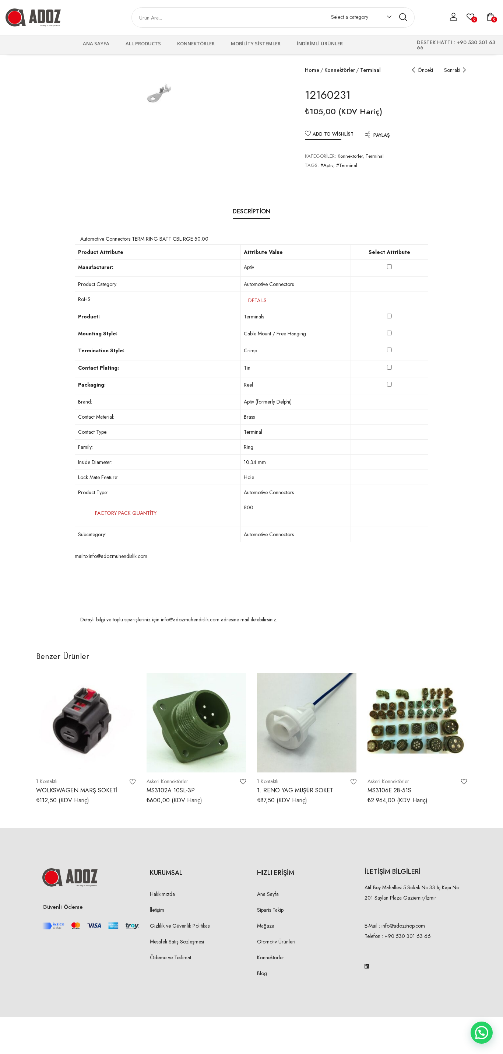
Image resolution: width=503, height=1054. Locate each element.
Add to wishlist (333, 133)
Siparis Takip (270, 910)
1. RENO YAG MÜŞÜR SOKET (295, 790)
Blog (262, 973)
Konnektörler (196, 43)
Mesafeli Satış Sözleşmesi (177, 941)
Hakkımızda (162, 894)
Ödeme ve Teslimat (170, 957)
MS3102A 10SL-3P (171, 790)
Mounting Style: (97, 333)
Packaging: (92, 384)
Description (251, 211)
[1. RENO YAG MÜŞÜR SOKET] (306, 722)
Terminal (370, 70)
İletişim (157, 910)
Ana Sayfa (96, 43)
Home (312, 70)
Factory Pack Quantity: (126, 513)
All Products (143, 43)
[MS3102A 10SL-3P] (196, 722)
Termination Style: (101, 350)
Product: (89, 316)
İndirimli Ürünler (320, 43)
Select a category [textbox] (349, 17)
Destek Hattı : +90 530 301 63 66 (456, 45)
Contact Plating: (98, 367)
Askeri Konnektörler (167, 781)
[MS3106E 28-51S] (417, 722)
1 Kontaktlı (46, 781)
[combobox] (358, 18)
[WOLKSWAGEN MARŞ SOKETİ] (86, 722)
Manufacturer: (95, 267)
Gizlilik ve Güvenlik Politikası (180, 925)
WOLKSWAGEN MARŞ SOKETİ (76, 790)
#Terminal (346, 165)
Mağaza (265, 925)
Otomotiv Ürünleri (276, 941)
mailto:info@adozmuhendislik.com (111, 556)
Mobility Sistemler (256, 43)
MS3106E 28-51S (389, 790)
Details (257, 300)
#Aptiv (326, 165)
